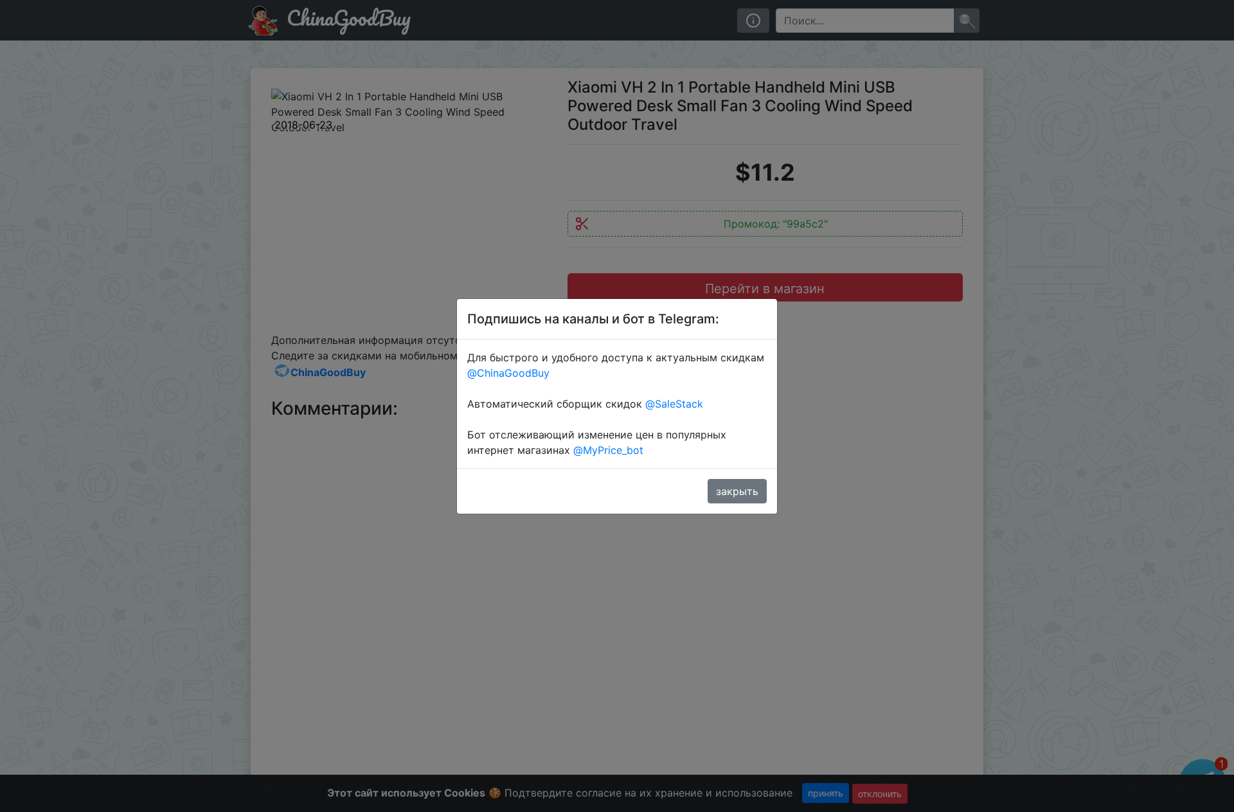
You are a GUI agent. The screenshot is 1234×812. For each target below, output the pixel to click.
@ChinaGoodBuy (508, 372)
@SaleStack (674, 403)
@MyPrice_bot (608, 450)
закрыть (737, 491)
